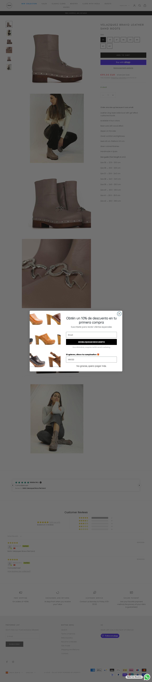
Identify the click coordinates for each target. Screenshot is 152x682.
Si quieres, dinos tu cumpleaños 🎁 (82, 354)
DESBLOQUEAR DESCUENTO (91, 342)
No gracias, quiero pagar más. (91, 366)
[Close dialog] (119, 314)
